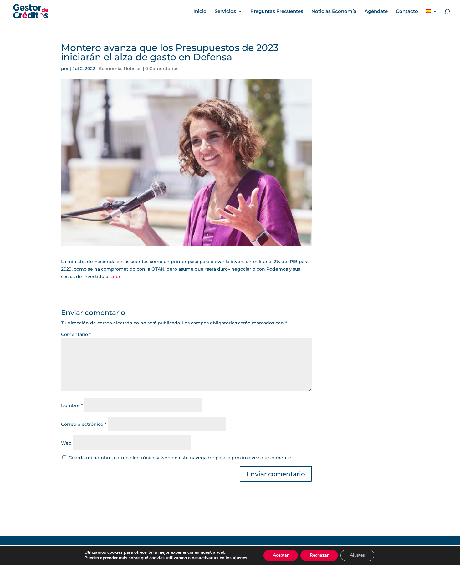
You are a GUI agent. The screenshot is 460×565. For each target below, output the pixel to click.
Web (66, 443)
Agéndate (376, 11)
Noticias (132, 68)
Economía (110, 68)
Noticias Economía (333, 11)
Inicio (200, 11)
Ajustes (357, 555)
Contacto (407, 11)
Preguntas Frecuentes (276, 11)
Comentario (76, 334)
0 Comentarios (161, 68)
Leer (115, 276)
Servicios (225, 11)
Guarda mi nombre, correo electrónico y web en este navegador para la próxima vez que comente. (180, 458)
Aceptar (281, 555)
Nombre (72, 405)
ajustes (240, 558)
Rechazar (319, 555)
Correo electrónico (83, 424)
